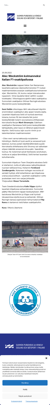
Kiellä (25, 389)
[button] (46, 358)
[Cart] (25, 32)
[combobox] (20, 5)
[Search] (44, 5)
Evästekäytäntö (16, 401)
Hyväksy (25, 383)
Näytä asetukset (25, 396)
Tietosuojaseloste (32, 401)
